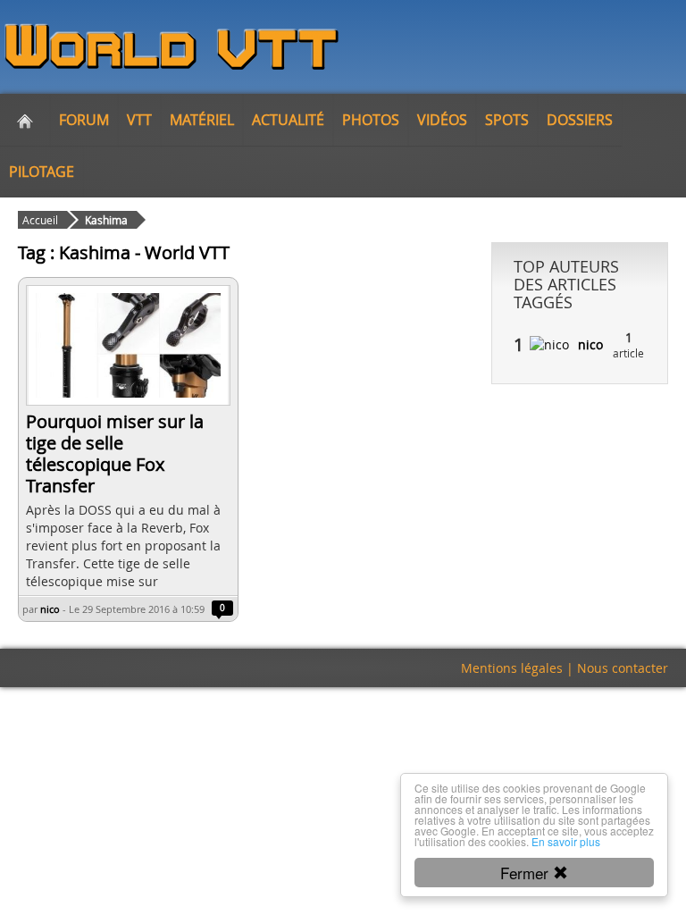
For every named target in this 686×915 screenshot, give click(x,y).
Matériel (202, 120)
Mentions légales (512, 667)
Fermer (526, 872)
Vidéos (442, 120)
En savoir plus (565, 841)
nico (50, 609)
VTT (139, 120)
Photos (370, 120)
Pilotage (41, 171)
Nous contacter (622, 667)
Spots (507, 120)
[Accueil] (25, 120)
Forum (84, 120)
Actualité (288, 120)
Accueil (40, 220)
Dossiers (580, 120)
